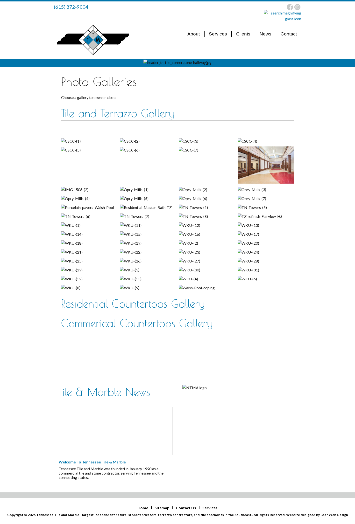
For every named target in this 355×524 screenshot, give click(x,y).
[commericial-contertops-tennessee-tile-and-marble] (115, 431)
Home (142, 507)
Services (210, 507)
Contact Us (186, 507)
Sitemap (162, 507)
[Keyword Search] (282, 15)
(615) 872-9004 (71, 7)
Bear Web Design (334, 515)
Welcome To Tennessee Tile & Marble (92, 462)
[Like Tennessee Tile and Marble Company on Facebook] (290, 6)
